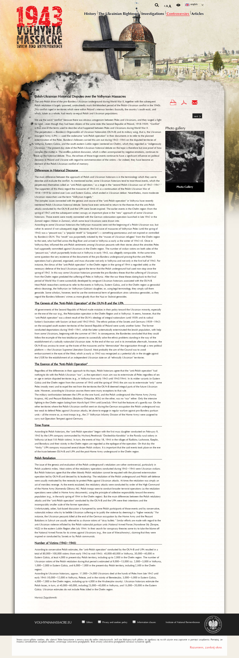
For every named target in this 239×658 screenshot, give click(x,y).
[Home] (54, 27)
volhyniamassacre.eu (53, 621)
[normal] (164, 5)
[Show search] (157, 5)
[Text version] (178, 5)
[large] (170, 5)
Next (195, 114)
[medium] (167, 5)
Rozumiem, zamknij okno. (206, 647)
